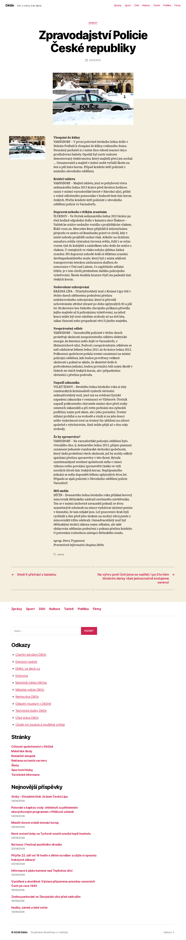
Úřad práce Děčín (27, 717)
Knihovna (21, 675)
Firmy (177, 5)
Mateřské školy (21, 751)
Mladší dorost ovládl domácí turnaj (35, 822)
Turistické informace (25, 774)
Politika (167, 5)
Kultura (146, 5)
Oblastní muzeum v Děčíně (33, 703)
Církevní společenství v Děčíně (32, 746)
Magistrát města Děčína (31, 682)
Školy (15, 765)
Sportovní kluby (22, 770)
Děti (136, 5)
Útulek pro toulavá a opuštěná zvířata (40, 724)
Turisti (156, 5)
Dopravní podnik (26, 661)
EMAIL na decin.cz (27, 668)
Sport (128, 5)
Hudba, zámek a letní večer (29, 907)
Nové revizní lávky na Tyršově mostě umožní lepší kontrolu (51, 833)
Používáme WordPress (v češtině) (49, 932)
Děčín (9, 5)
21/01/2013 (95, 60)
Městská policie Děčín (29, 689)
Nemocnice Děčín (27, 696)
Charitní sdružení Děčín (30, 654)
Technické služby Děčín (31, 710)
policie (60, 554)
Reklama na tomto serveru (29, 760)
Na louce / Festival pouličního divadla (36, 844)
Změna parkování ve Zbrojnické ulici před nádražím (46, 896)
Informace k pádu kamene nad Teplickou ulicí (41, 870)
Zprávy (117, 5)
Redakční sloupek (23, 756)
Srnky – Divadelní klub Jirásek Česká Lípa (39, 796)
